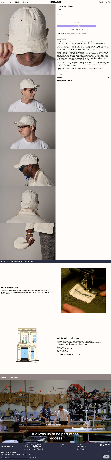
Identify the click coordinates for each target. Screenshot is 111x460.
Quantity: (59, 14)
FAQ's (61, 446)
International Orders (64, 81)
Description (61, 39)
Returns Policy (81, 446)
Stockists (62, 444)
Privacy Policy (81, 448)
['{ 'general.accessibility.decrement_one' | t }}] (57, 17)
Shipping (79, 444)
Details (59, 74)
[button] (107, 2)
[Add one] (63, 17)
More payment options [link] (76, 29)
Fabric (59, 77)
